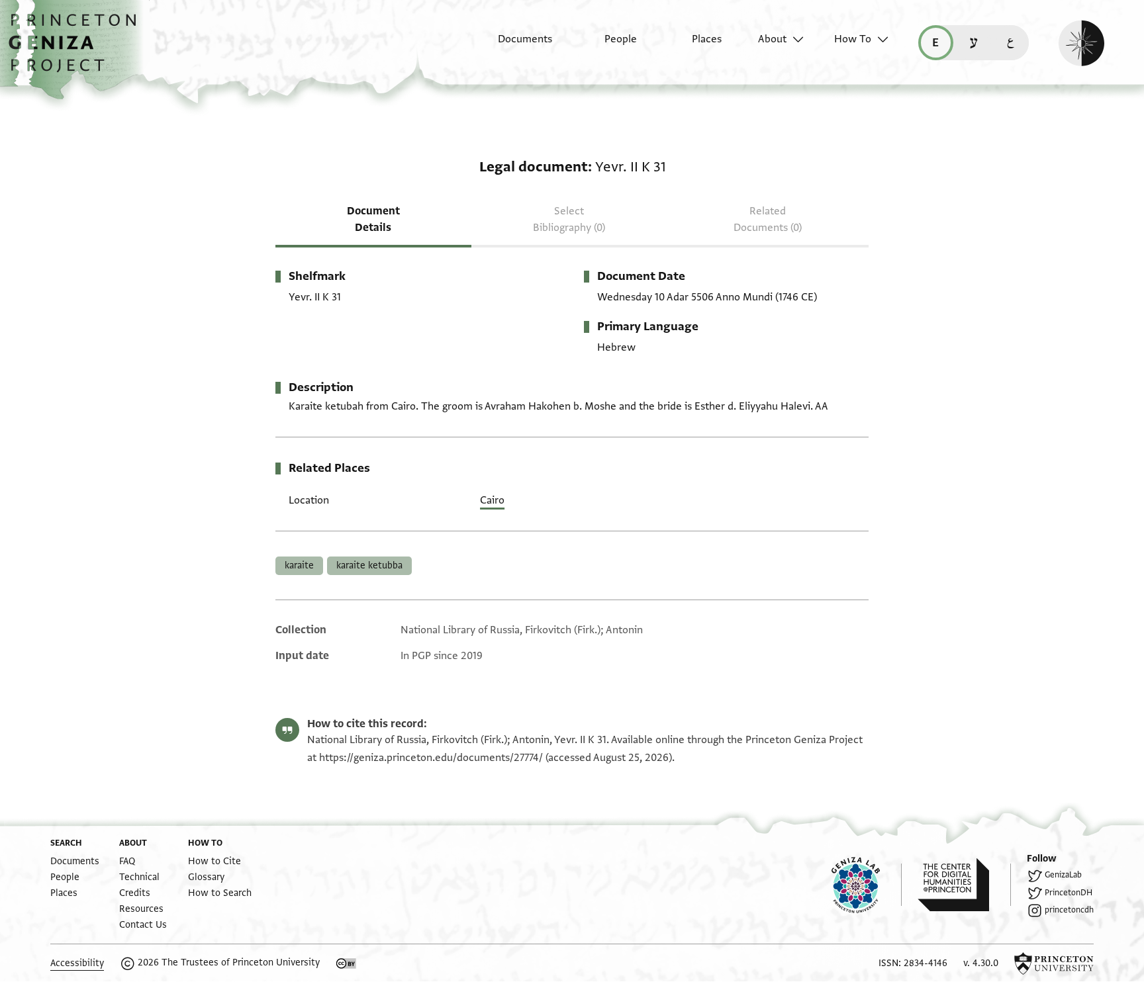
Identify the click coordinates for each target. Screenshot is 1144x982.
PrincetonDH (1068, 892)
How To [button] (852, 39)
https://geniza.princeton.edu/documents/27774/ (431, 757)
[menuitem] (513, 45)
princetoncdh (1069, 910)
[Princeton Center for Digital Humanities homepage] (964, 885)
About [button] (772, 39)
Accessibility (77, 963)
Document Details (373, 219)
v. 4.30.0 (980, 963)
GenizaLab (1063, 875)
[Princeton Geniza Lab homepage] (867, 885)
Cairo (492, 500)
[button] (77, 49)
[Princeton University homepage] (1054, 963)
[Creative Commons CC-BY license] (346, 963)
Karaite (299, 565)
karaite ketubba (369, 565)
